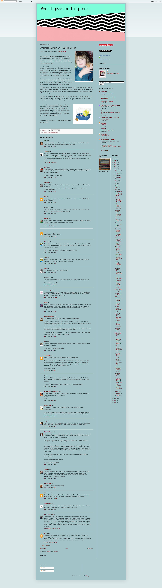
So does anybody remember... (107, 130)
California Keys (48, 432)
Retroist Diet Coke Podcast (107, 92)
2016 (115, 158)
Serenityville (47, 483)
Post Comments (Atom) (52, 551)
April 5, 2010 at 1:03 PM (50, 350)
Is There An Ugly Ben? (118, 294)
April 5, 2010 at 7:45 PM (50, 464)
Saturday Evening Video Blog (118, 219)
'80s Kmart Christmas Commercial (108, 106)
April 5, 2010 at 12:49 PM (50, 336)
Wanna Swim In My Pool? (118, 290)
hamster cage (55, 132)
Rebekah (46, 242)
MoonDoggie (62, 51)
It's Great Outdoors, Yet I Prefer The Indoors (118, 362)
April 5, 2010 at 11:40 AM (50, 297)
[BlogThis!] (54, 130)
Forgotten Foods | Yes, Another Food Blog (118, 323)
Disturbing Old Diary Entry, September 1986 (118, 193)
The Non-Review (105, 111)
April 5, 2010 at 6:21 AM (50, 213)
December (118, 171)
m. (44, 231)
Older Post (90, 548)
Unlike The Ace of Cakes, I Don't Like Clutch (118, 316)
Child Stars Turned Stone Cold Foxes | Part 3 (118, 200)
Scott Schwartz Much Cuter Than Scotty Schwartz (118, 348)
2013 (115, 162)
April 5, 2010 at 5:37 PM (50, 416)
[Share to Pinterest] (59, 130)
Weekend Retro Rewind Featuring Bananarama (118, 272)
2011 (115, 166)
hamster (50, 132)
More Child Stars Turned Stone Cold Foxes (118, 249)
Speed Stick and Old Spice (118, 335)
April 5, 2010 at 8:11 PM (50, 487)
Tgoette (46, 469)
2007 (115, 402)
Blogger (88, 576)
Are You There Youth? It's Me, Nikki (110, 117)
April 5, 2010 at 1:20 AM (50, 146)
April (116, 189)
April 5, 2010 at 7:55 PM (50, 478)
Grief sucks (103, 124)
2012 (115, 164)
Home (66, 548)
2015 (115, 160)
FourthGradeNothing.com (104, 55)
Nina (45, 533)
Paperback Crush (105, 119)
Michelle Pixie (47, 405)
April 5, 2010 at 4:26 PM (50, 400)
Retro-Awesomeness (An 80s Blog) (110, 105)
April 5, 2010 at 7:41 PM (50, 427)
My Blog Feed (104, 150)
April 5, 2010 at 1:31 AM (50, 177)
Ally (45, 341)
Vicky (45, 421)
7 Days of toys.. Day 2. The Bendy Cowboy (111, 146)
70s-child (103, 128)
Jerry (45, 196)
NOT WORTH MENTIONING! (108, 139)
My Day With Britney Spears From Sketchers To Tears (118, 232)
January (117, 395)
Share (41, 558)
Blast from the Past (49, 316)
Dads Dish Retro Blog (106, 145)
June (116, 185)
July (116, 183)
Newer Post (43, 548)
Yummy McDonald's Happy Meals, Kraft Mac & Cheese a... (118, 241)
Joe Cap (46, 218)
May (116, 187)
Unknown (46, 492)
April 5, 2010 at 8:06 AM (50, 226)
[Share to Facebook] (57, 130)
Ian (45, 268)
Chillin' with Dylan (105, 135)
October (117, 175)
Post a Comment (46, 545)
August (117, 181)
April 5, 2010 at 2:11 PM (50, 370)
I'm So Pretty (47, 290)
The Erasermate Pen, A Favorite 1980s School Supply (118, 300)
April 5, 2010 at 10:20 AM (50, 285)
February (117, 393)
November (118, 173)
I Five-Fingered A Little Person (118, 224)
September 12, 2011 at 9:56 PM (52, 528)
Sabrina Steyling (48, 514)
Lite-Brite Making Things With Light (118, 309)
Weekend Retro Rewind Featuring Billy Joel (118, 213)
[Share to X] (55, 130)
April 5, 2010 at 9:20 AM (50, 263)
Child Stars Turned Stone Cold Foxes (118, 355)
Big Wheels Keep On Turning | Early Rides (118, 380)
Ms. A (45, 167)
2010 (115, 169)
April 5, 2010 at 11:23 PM (50, 498)
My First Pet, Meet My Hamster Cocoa (118, 369)
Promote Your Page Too (104, 59)
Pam (45, 140)
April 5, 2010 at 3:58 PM (50, 386)
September (118, 177)
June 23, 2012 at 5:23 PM (50, 542)
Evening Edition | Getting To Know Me (118, 264)
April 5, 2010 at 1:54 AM (50, 202)
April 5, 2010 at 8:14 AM (50, 236)
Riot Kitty (103, 123)
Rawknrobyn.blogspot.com (51, 391)
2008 (115, 400)
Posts (43, 567)
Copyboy (46, 151)
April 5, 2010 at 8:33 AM (50, 252)
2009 (115, 398)
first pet (45, 132)
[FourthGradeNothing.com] (99, 57)
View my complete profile (113, 73)
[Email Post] (49, 130)
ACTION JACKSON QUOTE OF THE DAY (110, 141)
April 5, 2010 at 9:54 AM (50, 272)
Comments (45, 570)
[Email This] (52, 130)
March (116, 391)
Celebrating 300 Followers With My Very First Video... (118, 284)
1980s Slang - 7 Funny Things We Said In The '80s (118, 257)
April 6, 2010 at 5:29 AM (50, 509)
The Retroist (104, 91)
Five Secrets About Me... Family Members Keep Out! (118, 340)
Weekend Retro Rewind (117, 330)
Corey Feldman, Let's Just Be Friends (118, 386)
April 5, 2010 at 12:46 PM (50, 311)
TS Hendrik (47, 355)
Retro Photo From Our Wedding (118, 207)
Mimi (45, 302)
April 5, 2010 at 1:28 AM (50, 162)
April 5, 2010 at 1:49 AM (50, 191)
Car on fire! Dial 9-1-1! (118, 278)
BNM (45, 257)
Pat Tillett (46, 182)
